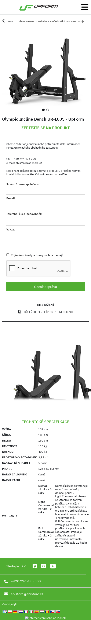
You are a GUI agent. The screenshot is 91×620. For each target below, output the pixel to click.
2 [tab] (47, 110)
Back (10, 21)
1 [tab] (43, 110)
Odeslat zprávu (45, 287)
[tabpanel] (45, 71)
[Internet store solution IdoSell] (45, 618)
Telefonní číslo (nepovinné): (24, 214)
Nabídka (42, 21)
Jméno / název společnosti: (23, 184)
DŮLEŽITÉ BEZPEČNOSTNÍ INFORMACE (49, 312)
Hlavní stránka (26, 21)
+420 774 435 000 (24, 159)
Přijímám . (37, 255)
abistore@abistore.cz (29, 163)
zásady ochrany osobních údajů (43, 255)
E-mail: (11, 198)
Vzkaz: (10, 229)
